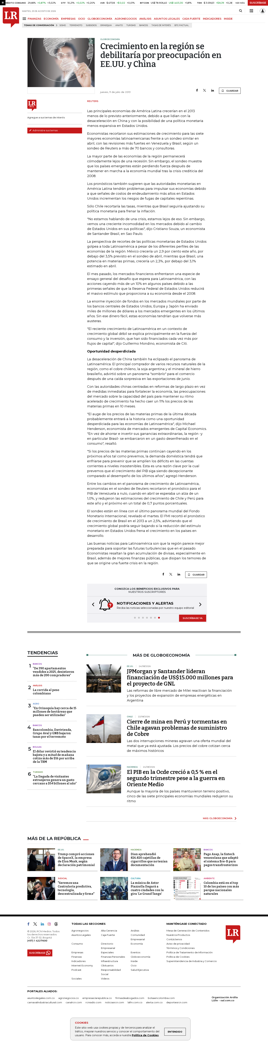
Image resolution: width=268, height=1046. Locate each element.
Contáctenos (174, 939)
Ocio (134, 965)
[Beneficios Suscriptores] (251, 11)
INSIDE (228, 18)
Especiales (107, 952)
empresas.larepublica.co (97, 998)
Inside (134, 961)
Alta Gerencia (109, 930)
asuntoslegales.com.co (41, 998)
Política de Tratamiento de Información (189, 952)
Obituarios (107, 965)
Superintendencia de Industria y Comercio (191, 961)
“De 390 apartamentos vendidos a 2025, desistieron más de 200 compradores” (53, 672)
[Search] (240, 11)
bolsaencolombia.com (161, 998)
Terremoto (75, 25)
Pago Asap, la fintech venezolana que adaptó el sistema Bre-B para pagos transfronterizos (221, 859)
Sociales (76, 978)
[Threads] (57, 924)
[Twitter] (204, 90)
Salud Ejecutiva (140, 969)
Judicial (62, 878)
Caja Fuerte (108, 934)
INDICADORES (212, 18)
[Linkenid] (44, 924)
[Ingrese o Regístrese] (262, 11)
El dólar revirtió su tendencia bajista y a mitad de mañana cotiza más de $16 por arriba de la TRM (54, 757)
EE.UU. (61, 849)
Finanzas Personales (113, 956)
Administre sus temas (45, 130)
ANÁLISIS (145, 18)
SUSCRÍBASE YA (193, 618)
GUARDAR (232, 90)
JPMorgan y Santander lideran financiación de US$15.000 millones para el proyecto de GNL (180, 677)
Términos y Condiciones (180, 948)
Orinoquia (106, 25)
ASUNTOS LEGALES (167, 18)
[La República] (11, 17)
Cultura (136, 878)
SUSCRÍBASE (258, 2)
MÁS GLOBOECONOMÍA (217, 818)
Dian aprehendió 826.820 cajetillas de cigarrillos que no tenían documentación (149, 859)
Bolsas (37, 747)
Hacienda (136, 849)
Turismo (131, 25)
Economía (137, 943)
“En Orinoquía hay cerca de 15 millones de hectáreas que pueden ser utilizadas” (54, 711)
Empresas (77, 952)
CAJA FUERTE (191, 18)
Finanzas (76, 956)
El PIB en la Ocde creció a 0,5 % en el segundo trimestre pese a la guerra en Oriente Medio (176, 778)
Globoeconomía (140, 956)
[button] (92, 604)
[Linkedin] (212, 90)
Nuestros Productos (178, 934)
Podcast (76, 969)
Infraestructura (109, 961)
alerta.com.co (154, 1002)
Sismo (62, 25)
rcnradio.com (93, 1002)
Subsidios (91, 25)
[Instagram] (51, 924)
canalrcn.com (74, 1002)
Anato (119, 25)
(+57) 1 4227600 (37, 940)
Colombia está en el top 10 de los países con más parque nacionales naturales (221, 888)
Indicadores (78, 961)
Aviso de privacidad (178, 943)
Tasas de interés (161, 25)
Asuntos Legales (81, 934)
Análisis (37, 685)
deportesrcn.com (176, 1002)
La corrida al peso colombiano (46, 691)
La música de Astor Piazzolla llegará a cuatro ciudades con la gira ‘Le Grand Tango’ (147, 888)
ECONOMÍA (51, 18)
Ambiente (209, 878)
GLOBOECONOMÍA (100, 18)
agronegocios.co (68, 998)
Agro (36, 703)
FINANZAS (34, 18)
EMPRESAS (68, 18)
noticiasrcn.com (114, 1002)
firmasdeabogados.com (129, 998)
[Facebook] (197, 90)
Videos (105, 978)
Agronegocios (79, 930)
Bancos (143, 25)
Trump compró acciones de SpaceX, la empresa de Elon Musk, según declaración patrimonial (76, 859)
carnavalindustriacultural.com (44, 1002)
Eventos (135, 952)
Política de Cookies (145, 1035)
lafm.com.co (135, 1002)
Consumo (77, 943)
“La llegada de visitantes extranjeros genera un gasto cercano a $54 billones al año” (55, 780)
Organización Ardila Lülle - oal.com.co (225, 999)
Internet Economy (82, 965)
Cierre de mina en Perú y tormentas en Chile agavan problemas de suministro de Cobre (177, 727)
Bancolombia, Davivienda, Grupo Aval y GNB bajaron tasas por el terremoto (52, 733)
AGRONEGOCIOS (126, 18)
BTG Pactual (181, 25)
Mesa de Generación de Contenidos (187, 930)
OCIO (81, 18)
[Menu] (25, 18)
